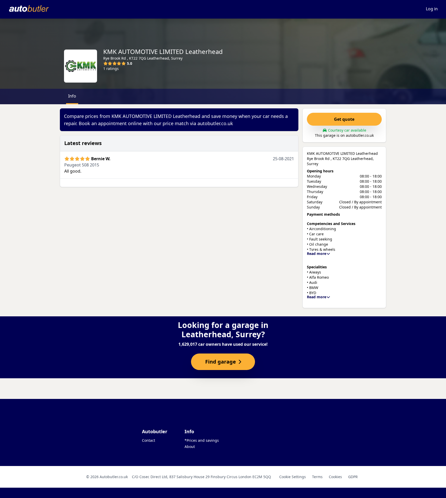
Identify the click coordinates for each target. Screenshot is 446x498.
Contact (148, 440)
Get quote (344, 119)
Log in (432, 9)
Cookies (335, 476)
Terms (317, 476)
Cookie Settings (292, 476)
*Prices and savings (202, 440)
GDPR (353, 476)
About (190, 446)
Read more (316, 253)
